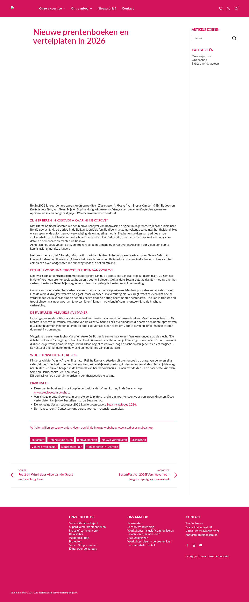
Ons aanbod (80, 8)
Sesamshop (139, 440)
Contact (128, 8)
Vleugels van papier (44, 446)
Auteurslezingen (137, 537)
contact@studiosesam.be (201, 534)
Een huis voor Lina (61, 440)
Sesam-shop (135, 523)
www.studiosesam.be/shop (51, 392)
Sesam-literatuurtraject (83, 523)
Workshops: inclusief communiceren (150, 530)
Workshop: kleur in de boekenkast (149, 541)
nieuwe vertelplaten (114, 440)
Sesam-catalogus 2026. (122, 404)
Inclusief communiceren (84, 530)
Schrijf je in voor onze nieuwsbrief (208, 556)
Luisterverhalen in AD (141, 545)
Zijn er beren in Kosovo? (102, 446)
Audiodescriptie (79, 537)
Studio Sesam (18, 593)
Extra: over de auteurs (206, 63)
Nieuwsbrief (107, 8)
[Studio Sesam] (21, 8)
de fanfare (38, 440)
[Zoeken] (234, 38)
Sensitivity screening (140, 526)
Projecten (75, 541)
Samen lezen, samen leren (143, 534)
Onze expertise (50, 8)
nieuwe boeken (87, 440)
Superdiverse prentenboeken (87, 526)
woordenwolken (71, 446)
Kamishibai (76, 534)
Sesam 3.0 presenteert (83, 545)
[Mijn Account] (228, 8)
